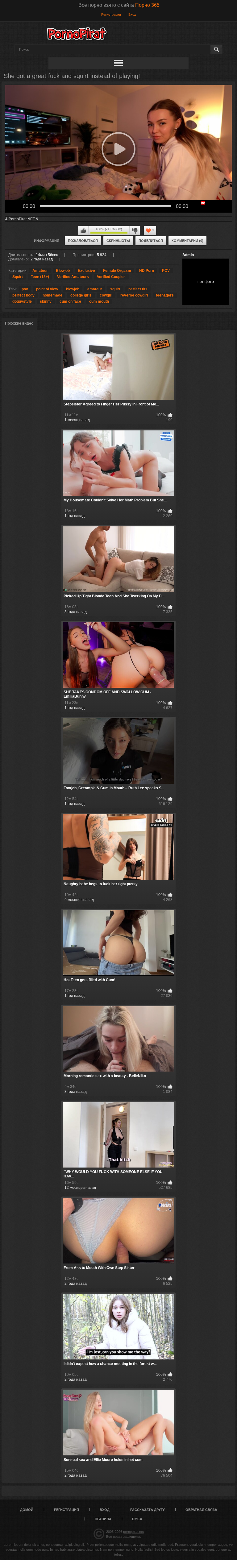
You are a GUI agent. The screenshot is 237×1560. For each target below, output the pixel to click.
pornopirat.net (133, 1531)
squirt (115, 289)
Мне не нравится (134, 230)
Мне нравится (83, 230)
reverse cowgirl (134, 295)
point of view (47, 289)
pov (25, 289)
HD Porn (146, 270)
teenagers (165, 295)
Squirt (17, 277)
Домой (26, 1510)
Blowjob (63, 270)
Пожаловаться (83, 241)
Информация (46, 241)
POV (166, 270)
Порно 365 (147, 5)
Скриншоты (118, 241)
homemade (52, 295)
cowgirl (106, 295)
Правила (103, 1519)
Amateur (40, 270)
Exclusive (86, 270)
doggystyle (22, 301)
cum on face (70, 301)
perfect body (23, 295)
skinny (46, 301)
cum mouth (99, 301)
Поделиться (151, 241)
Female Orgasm (117, 270)
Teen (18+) (40, 277)
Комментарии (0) (187, 241)
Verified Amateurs (73, 277)
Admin (188, 255)
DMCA (137, 1519)
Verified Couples (111, 277)
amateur (94, 289)
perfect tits (138, 289)
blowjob (72, 289)
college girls (81, 295)
